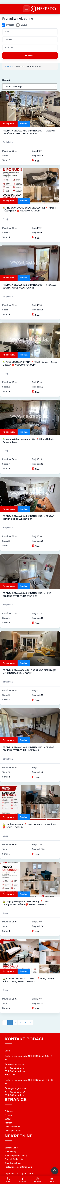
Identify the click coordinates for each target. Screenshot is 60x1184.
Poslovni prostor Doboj (16, 1155)
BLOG (8, 1119)
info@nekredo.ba (16, 1071)
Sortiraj (6, 80)
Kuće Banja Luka (13, 1163)
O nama (8, 1115)
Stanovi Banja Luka (14, 1159)
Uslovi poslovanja (13, 1130)
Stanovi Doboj (11, 1147)
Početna (9, 66)
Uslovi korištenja (12, 1126)
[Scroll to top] (54, 1170)
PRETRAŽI (30, 55)
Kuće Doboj (10, 1151)
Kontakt (8, 1122)
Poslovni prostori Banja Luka (18, 1167)
